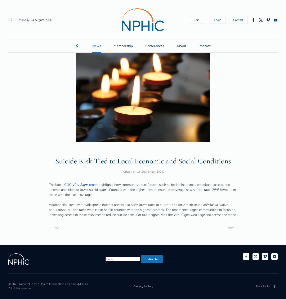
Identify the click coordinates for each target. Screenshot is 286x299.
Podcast (205, 46)
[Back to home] (143, 19)
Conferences (154, 46)
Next (231, 228)
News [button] (96, 46)
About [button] (181, 46)
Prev (55, 228)
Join (197, 20)
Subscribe (152, 259)
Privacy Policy (143, 286)
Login (217, 20)
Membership (123, 46)
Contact (238, 20)
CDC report (81, 184)
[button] (10, 20)
